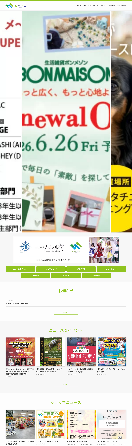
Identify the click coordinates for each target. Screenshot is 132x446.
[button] (2, 121)
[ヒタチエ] (15, 5)
